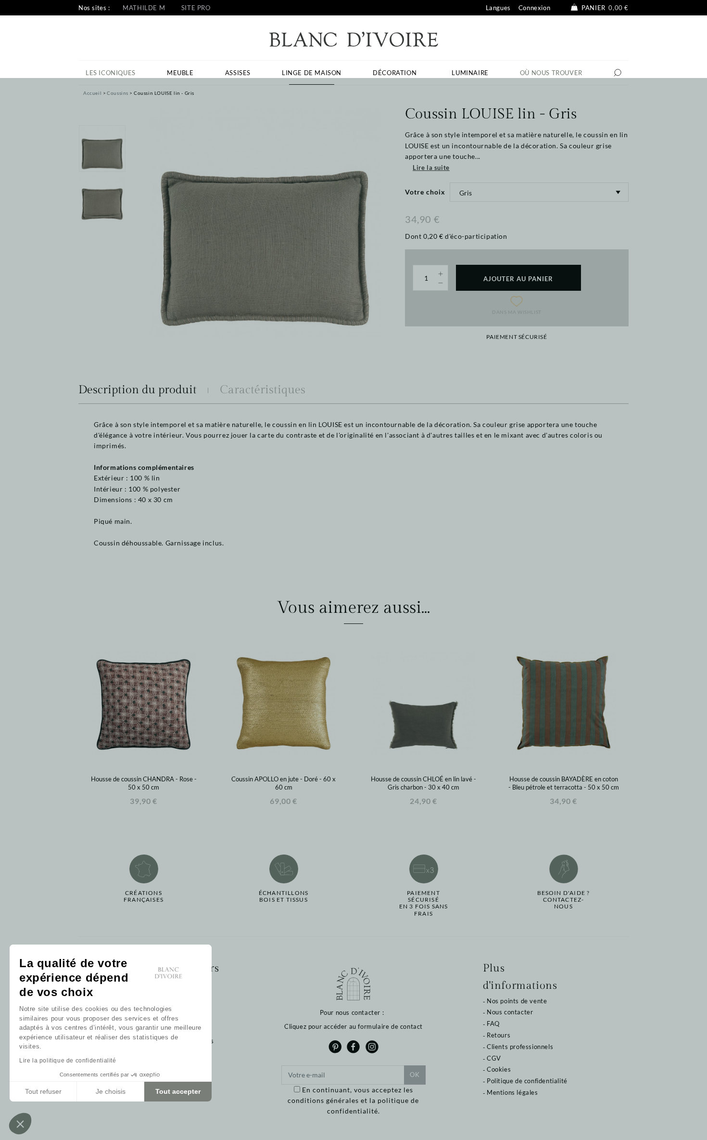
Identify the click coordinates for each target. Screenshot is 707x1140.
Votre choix (425, 192)
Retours (498, 1035)
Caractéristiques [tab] (262, 390)
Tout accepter (178, 1091)
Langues (498, 8)
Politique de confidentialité (527, 1081)
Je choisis (111, 1091)
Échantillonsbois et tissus (283, 896)
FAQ (493, 1023)
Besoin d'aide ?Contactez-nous (563, 900)
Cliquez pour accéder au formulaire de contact (353, 1026)
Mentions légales (512, 1092)
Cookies (499, 1069)
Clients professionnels (520, 1046)
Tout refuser (43, 1091)
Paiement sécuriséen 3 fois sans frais (423, 903)
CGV (494, 1058)
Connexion (534, 8)
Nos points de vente (517, 1001)
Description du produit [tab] (137, 390)
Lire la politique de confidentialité (67, 1060)
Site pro (196, 8)
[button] (20, 1123)
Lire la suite (431, 167)
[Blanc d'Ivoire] (353, 38)
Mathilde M (144, 8)
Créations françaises (144, 896)
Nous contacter (510, 1012)
